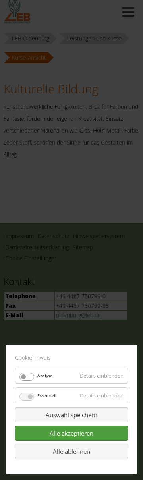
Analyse (44, 375)
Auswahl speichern (71, 415)
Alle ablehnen (71, 451)
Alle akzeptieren (71, 433)
